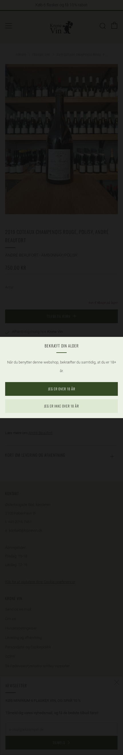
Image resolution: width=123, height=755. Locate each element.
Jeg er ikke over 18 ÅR (61, 406)
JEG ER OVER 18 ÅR (61, 388)
